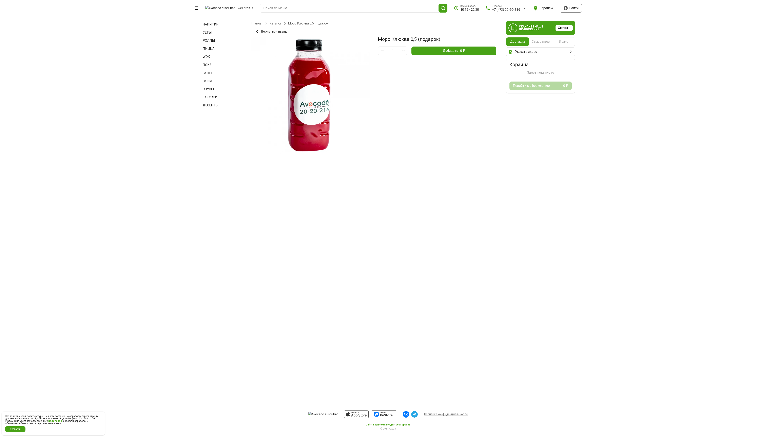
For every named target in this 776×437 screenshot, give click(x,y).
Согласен (15, 429)
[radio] (517, 41)
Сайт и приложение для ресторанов (388, 424)
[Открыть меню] (196, 8)
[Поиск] (443, 8)
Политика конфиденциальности (446, 414)
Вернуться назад (274, 31)
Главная (257, 23)
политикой (55, 421)
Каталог (276, 23)
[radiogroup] (540, 41)
